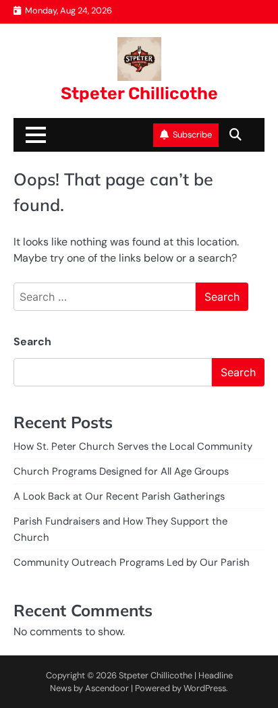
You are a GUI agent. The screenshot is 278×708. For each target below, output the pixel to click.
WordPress (205, 688)
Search (32, 341)
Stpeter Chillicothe (139, 93)
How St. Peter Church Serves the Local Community (132, 446)
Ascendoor (107, 688)
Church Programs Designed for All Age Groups (121, 471)
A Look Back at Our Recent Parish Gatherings (119, 496)
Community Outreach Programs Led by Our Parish (131, 562)
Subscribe (192, 134)
